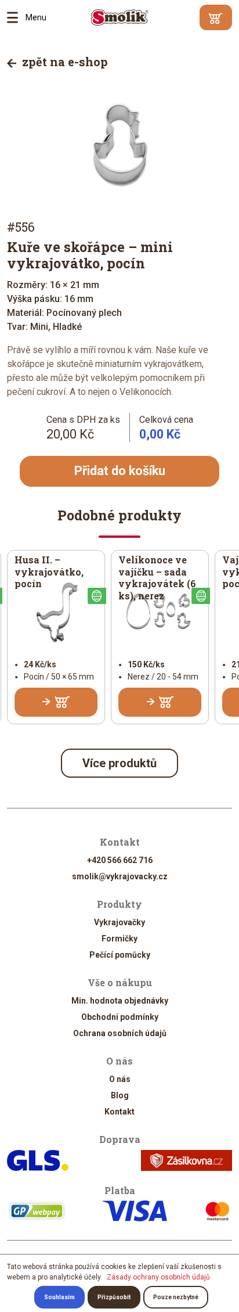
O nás (120, 1079)
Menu (16, 17)
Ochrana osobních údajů (119, 1033)
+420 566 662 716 (120, 860)
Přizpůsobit (114, 1297)
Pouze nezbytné (175, 1297)
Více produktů (119, 763)
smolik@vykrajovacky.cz (120, 876)
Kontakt (119, 1111)
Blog (120, 1095)
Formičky (119, 938)
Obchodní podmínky (119, 1017)
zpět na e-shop (63, 61)
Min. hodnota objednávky (119, 1000)
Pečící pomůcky (119, 954)
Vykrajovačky (119, 922)
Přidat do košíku (119, 470)
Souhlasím (59, 1297)
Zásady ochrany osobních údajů (158, 1277)
